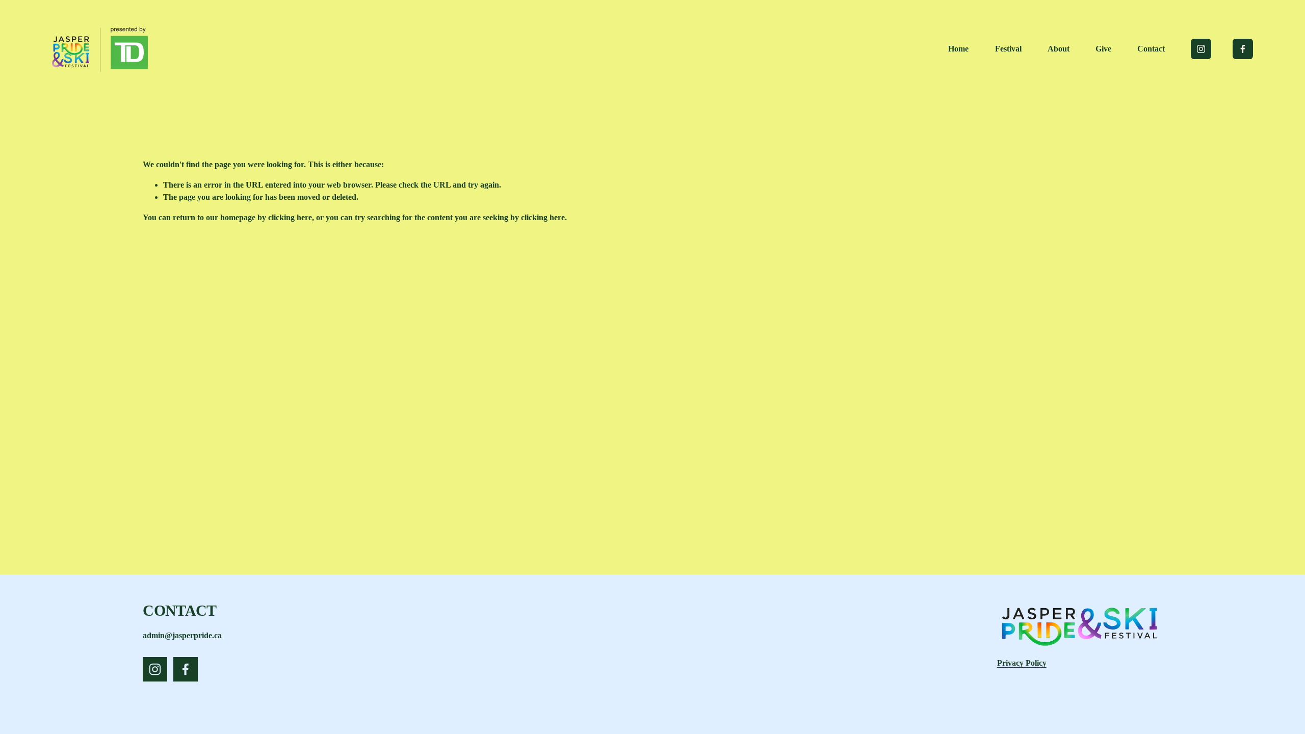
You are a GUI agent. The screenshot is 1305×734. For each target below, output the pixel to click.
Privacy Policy (1022, 663)
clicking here (290, 217)
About (1058, 48)
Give (1103, 48)
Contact (1151, 48)
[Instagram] (1201, 49)
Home (958, 48)
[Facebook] (1243, 49)
